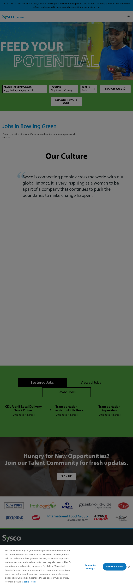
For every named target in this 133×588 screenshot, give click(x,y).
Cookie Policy (29, 581)
